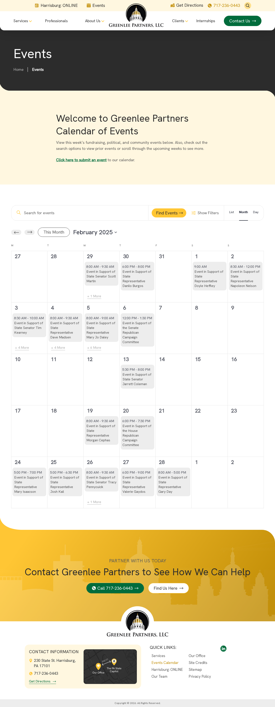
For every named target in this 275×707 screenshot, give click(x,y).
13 (126, 359)
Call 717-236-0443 (115, 588)
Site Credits (198, 662)
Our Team (159, 676)
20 (126, 410)
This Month (53, 232)
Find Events (167, 213)
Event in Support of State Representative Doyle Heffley (208, 278)
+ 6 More (94, 347)
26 (90, 462)
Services (158, 655)
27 (126, 462)
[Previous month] (16, 232)
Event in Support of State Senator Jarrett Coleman (136, 379)
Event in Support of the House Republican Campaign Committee (136, 435)
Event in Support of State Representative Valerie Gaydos (136, 484)
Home (19, 69)
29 (90, 256)
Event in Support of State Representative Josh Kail (64, 484)
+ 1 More (94, 296)
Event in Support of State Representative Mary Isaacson (28, 484)
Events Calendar (165, 662)
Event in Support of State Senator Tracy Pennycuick (101, 482)
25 (54, 462)
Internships (205, 21)
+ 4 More (22, 347)
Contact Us (239, 21)
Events (98, 5)
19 (90, 410)
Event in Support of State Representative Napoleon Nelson (245, 278)
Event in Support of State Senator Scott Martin (101, 276)
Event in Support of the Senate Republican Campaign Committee (136, 332)
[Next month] (29, 232)
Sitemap (195, 669)
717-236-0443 (226, 5)
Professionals (56, 21)
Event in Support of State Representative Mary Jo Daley (100, 330)
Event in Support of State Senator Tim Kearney (28, 328)
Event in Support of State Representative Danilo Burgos (136, 278)
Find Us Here (165, 588)
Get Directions (189, 5)
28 (162, 462)
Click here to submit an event (81, 159)
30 (126, 256)
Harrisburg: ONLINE (59, 5)
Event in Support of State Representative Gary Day (172, 484)
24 (17, 462)
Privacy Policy (200, 676)
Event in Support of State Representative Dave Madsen (64, 330)
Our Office (197, 655)
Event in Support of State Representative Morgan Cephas (100, 433)
